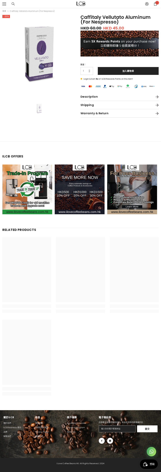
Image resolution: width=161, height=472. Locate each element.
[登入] (147, 4)
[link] (26, 306)
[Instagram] (110, 441)
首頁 (4, 11)
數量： (83, 64)
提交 (147, 428)
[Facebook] (102, 441)
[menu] (4, 4)
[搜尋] (13, 4)
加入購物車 (128, 71)
